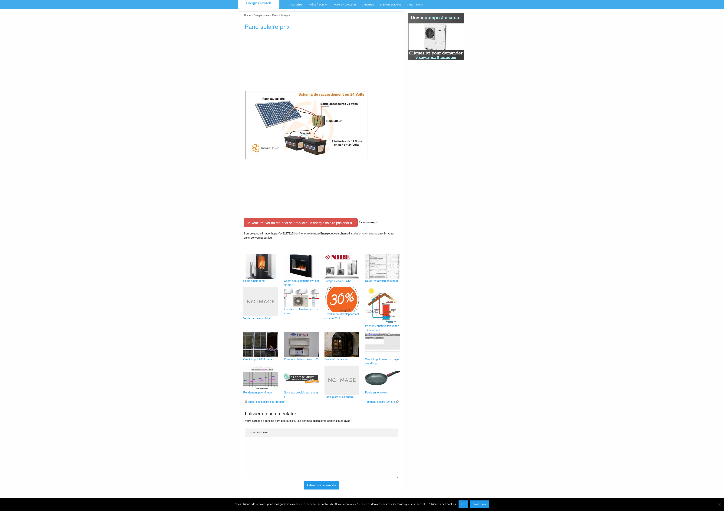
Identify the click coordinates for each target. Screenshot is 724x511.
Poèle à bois (316, 4)
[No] (719, 504)
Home (247, 15)
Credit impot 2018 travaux (259, 359)
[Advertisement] (321, 61)
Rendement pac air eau (257, 392)
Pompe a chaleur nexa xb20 (301, 359)
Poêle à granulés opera (338, 397)
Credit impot (415, 4)
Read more (479, 504)
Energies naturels (259, 3)
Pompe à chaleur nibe (337, 281)
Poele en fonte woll (376, 392)
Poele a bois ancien (336, 359)
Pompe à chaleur (345, 4)
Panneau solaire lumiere (380, 401)
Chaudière (295, 4)
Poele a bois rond (254, 281)
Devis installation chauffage (382, 281)
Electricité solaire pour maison (266, 401)
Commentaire (260, 432)
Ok (463, 504)
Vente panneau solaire (256, 318)
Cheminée (368, 4)
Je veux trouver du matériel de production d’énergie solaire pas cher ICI (300, 222)
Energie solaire (390, 4)
